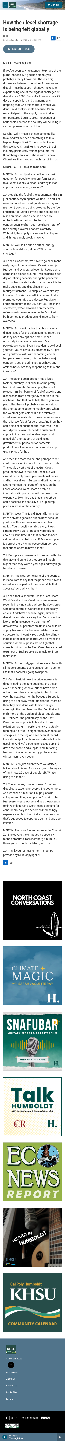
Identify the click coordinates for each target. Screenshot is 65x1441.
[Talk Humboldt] (32, 1106)
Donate (54, 4)
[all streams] (61, 1437)
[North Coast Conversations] (32, 910)
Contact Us (11, 1386)
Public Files (11, 1392)
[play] (5, 1437)
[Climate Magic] (32, 975)
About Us (10, 1379)
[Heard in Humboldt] (32, 1237)
